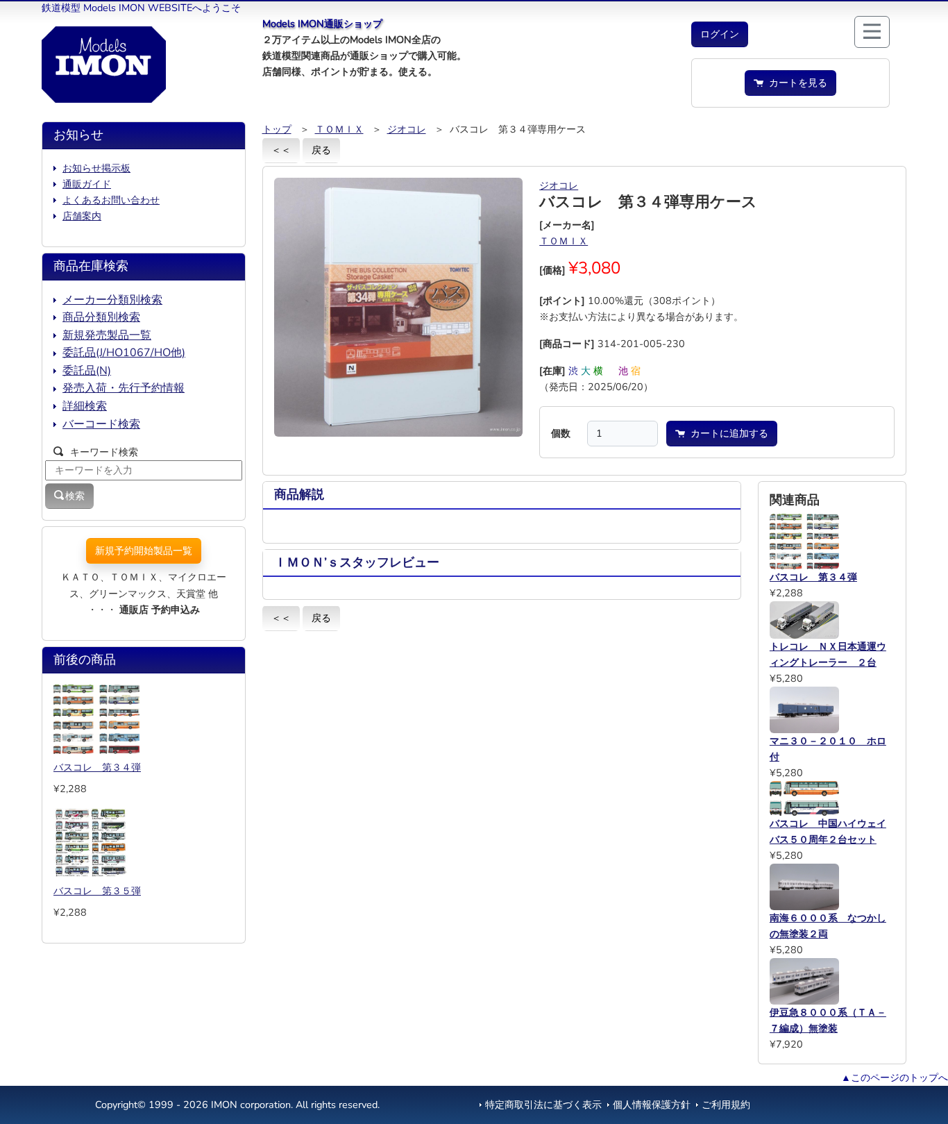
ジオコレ (406, 129)
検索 (75, 496)
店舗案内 (81, 216)
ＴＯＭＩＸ (339, 129)
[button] (719, 34)
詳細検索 (84, 406)
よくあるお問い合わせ (111, 200)
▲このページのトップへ (894, 1077)
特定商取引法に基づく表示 (543, 1105)
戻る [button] (321, 150)
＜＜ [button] (281, 150)
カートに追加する (726, 433)
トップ (276, 129)
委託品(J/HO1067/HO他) (123, 352)
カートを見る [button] (795, 83)
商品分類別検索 (101, 317)
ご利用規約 (726, 1105)
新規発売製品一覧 (106, 335)
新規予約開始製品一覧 (143, 550)
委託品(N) (86, 370)
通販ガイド (86, 184)
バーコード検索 (101, 424)
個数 (560, 433)
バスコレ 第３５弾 (97, 891)
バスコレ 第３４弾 (97, 767)
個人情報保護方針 (652, 1105)
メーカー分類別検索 (112, 300)
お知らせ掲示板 (96, 168)
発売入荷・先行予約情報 (123, 388)
